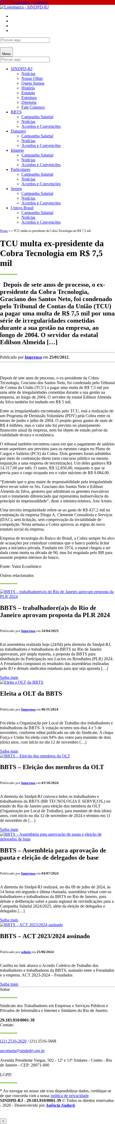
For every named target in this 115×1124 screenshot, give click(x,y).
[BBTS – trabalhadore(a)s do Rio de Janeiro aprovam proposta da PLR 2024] (57, 596)
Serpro (16, 188)
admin (26, 952)
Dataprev (18, 131)
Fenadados (21, 2)
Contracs (40, 2)
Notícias (28, 73)
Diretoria (28, 102)
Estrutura (29, 97)
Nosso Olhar (32, 78)
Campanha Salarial (37, 116)
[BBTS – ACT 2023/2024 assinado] (31, 924)
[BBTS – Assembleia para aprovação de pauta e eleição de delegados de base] (57, 839)
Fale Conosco (33, 107)
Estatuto (28, 93)
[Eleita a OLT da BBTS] (21, 682)
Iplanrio (17, 150)
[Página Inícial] (24, 7)
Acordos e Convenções (41, 126)
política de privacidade (70, 1095)
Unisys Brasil (22, 208)
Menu (6, 54)
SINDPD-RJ (21, 69)
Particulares (20, 169)
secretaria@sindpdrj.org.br (22, 1050)
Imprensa (33, 357)
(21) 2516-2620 (13, 1041)
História (28, 88)
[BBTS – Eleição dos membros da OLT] (35, 756)
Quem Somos (32, 83)
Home (4, 231)
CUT (4, 2)
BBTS (16, 112)
